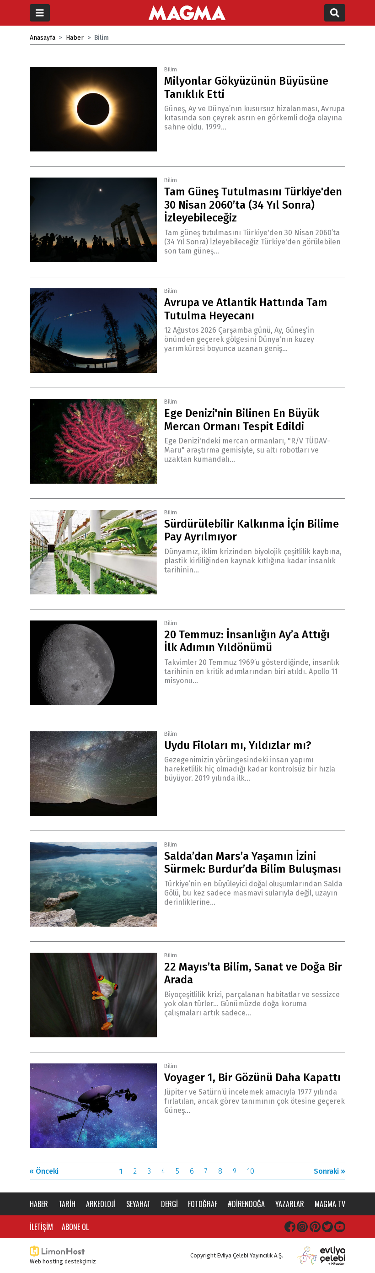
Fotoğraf (202, 1203)
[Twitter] (327, 1226)
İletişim (41, 1226)
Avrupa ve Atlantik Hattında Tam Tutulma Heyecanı (245, 309)
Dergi (169, 1203)
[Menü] (40, 13)
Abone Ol (75, 1226)
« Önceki (44, 1171)
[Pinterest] (315, 1226)
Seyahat (138, 1203)
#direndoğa (246, 1203)
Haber (75, 38)
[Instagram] (302, 1226)
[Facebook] (289, 1226)
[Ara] (334, 13)
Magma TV (330, 1203)
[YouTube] (339, 1226)
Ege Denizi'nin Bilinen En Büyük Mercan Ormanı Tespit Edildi (241, 420)
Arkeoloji (101, 1203)
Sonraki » (329, 1171)
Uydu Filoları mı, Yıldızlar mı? (237, 745)
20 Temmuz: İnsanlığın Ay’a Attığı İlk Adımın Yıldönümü (247, 641)
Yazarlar (289, 1203)
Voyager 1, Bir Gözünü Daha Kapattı (252, 1077)
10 (250, 1171)
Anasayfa (42, 38)
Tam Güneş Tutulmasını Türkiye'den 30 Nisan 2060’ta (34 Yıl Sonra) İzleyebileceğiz (253, 205)
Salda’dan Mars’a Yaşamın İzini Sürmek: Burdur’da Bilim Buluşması (252, 863)
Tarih (67, 1203)
